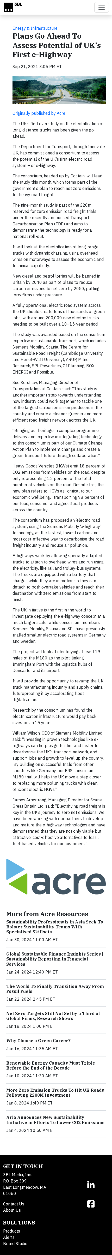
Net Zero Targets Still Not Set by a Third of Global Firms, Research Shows (53, 1016)
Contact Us (13, 1203)
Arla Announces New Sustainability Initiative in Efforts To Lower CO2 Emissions (55, 1120)
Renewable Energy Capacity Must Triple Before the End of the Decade (50, 1065)
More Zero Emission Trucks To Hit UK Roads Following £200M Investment (55, 1093)
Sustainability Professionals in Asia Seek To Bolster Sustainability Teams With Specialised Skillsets (54, 926)
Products (11, 1231)
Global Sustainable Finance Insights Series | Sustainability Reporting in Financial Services (54, 958)
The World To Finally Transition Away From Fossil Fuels (55, 989)
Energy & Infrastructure (35, 28)
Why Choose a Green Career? (38, 1040)
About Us (12, 1210)
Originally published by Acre (39, 113)
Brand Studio (15, 1243)
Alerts (9, 1237)
